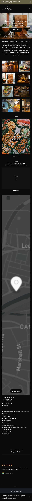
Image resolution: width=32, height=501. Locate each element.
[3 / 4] (17, 190)
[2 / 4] (15, 190)
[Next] (29, 8)
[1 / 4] (13, 190)
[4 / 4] (18, 190)
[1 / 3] (15, 486)
